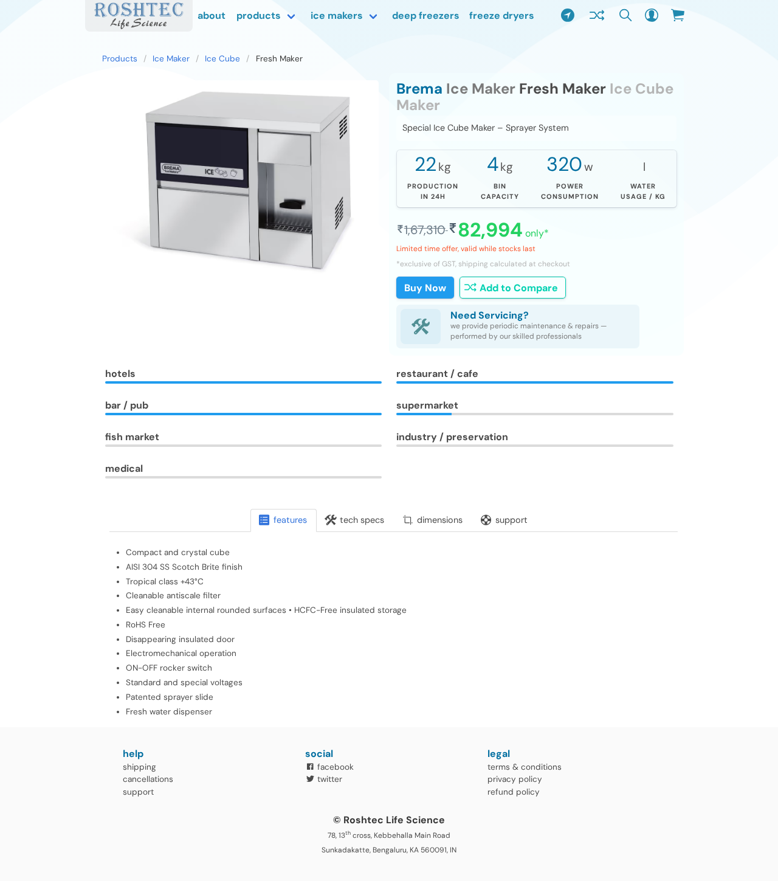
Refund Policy (513, 792)
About (211, 15)
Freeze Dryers (501, 15)
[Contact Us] (568, 16)
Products (258, 15)
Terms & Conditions (524, 767)
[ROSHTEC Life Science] (139, 16)
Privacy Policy (514, 779)
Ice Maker (171, 59)
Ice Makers (337, 15)
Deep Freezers (426, 15)
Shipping (139, 767)
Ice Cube (222, 59)
